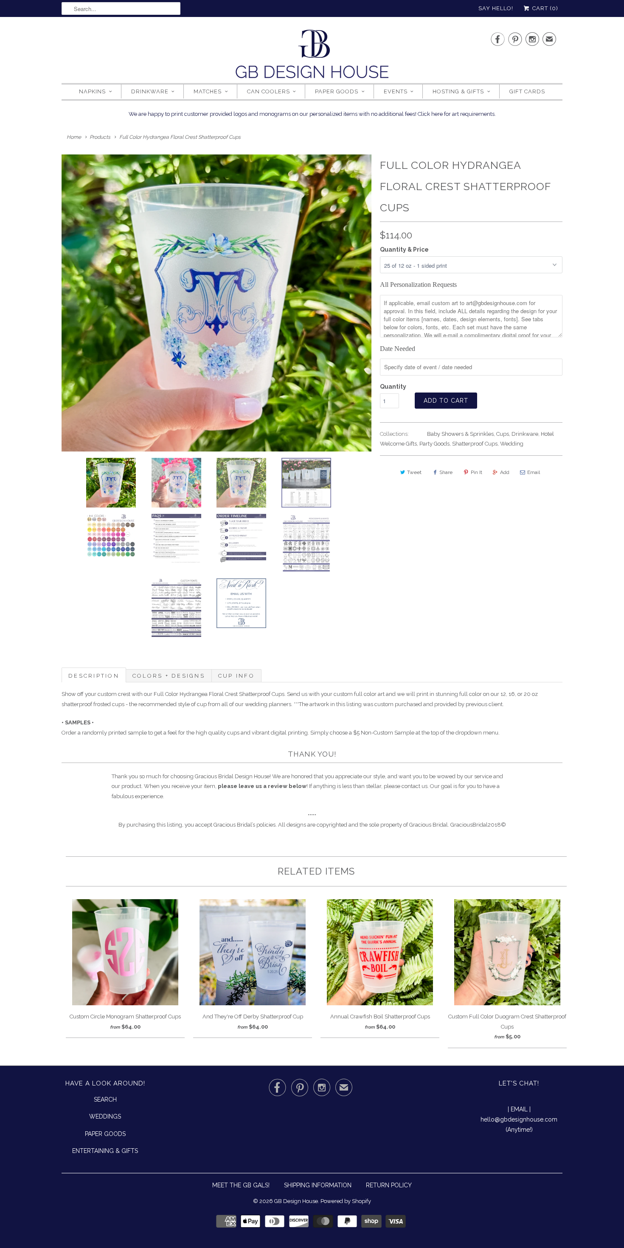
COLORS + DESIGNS (168, 676)
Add (504, 472)
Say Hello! (495, 8)
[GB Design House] (312, 56)
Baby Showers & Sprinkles (460, 434)
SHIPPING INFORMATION (317, 1185)
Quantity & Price (404, 249)
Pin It (476, 472)
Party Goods (434, 443)
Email (533, 472)
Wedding (511, 443)
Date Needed (397, 348)
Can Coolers (268, 91)
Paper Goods (336, 91)
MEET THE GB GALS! (241, 1185)
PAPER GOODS (105, 1133)
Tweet (414, 472)
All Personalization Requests (418, 284)
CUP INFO (236, 676)
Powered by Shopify (345, 1201)
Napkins (92, 91)
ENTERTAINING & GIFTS (105, 1150)
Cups (502, 434)
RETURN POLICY (389, 1185)
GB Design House (296, 1201)
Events (396, 91)
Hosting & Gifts (458, 91)
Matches (208, 91)
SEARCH (105, 1099)
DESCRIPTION (93, 676)
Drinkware (150, 91)
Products (100, 137)
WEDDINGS (105, 1116)
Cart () (544, 8)
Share (446, 472)
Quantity (393, 386)
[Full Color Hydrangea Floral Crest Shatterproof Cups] (216, 303)
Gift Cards (527, 91)
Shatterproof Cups (475, 443)
